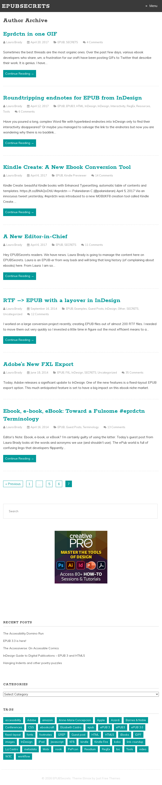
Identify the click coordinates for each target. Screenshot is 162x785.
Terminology (91, 427)
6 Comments (27, 111)
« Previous (13, 484)
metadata (30, 749)
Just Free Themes (108, 778)
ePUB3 (70, 106)
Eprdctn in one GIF (30, 34)
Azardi (115, 720)
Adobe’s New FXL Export (38, 364)
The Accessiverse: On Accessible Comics (31, 648)
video (142, 749)
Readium (90, 749)
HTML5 (109, 734)
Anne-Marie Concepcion (75, 720)
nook (58, 749)
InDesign (90, 106)
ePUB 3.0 (137, 727)
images (10, 741)
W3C (8, 756)
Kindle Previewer (75, 175)
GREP (61, 734)
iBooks (124, 734)
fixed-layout (13, 734)
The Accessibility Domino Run (23, 633)
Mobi (46, 749)
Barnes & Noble (136, 720)
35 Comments (134, 372)
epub (91, 727)
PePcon (73, 749)
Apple (101, 720)
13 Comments (116, 427)
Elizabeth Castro (70, 727)
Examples (80, 308)
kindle (84, 741)
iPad (42, 741)
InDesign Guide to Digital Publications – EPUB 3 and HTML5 (44, 655)
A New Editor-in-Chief (35, 236)
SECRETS (72, 42)
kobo (117, 741)
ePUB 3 (105, 727)
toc (118, 749)
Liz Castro (11, 749)
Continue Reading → (19, 73)
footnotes (45, 734)
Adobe (31, 720)
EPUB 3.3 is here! (14, 641)
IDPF (138, 734)
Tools (6, 111)
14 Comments (104, 175)
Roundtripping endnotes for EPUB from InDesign (72, 98)
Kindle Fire (101, 741)
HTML (80, 106)
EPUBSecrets (26, 6)
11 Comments (94, 244)
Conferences (13, 727)
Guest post (78, 734)
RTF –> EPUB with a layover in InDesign (61, 300)
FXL (68, 372)
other (121, 308)
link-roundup (135, 741)
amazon (47, 720)
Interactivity (118, 106)
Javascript (57, 741)
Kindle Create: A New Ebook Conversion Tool (67, 167)
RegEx (131, 106)
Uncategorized (12, 314)
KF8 (72, 741)
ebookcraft (47, 727)
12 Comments (40, 314)
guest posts (96, 308)
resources (143, 106)
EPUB (61, 42)
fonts (30, 734)
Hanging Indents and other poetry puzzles (32, 663)
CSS (31, 727)
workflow (24, 756)
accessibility (13, 720)
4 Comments (95, 42)
